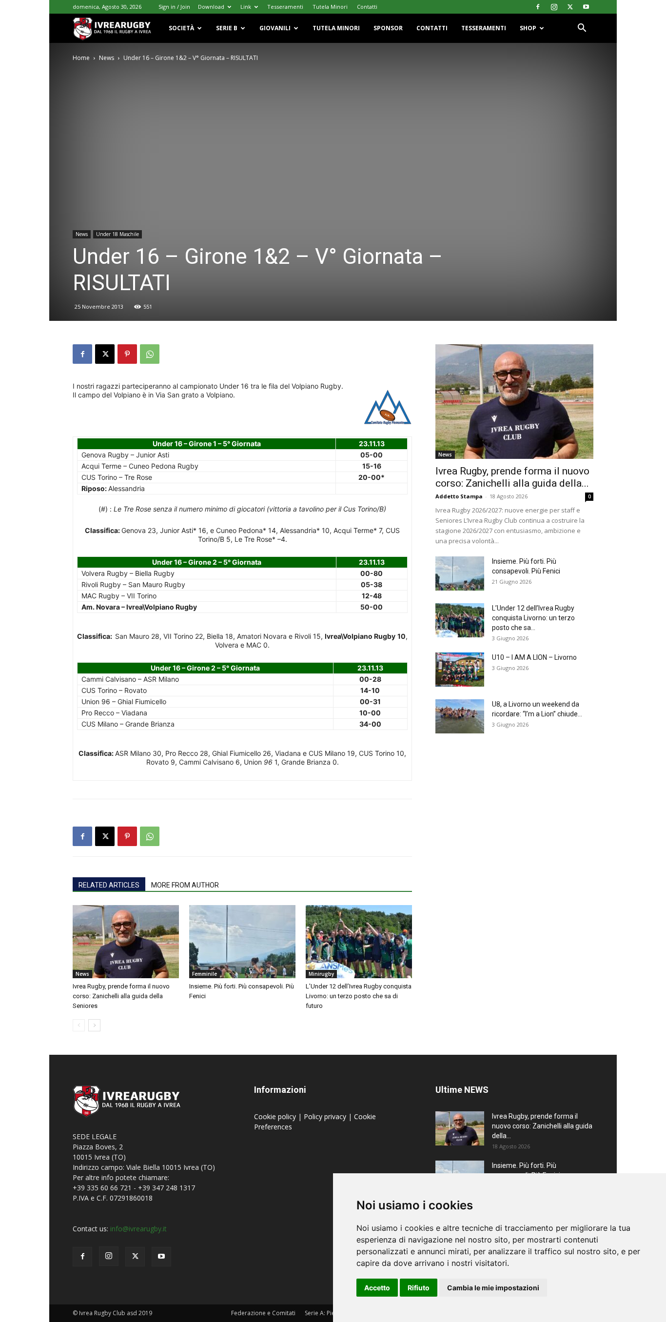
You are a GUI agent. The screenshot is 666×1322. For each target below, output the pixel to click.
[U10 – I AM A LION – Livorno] (459, 669)
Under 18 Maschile (117, 234)
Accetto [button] (377, 1287)
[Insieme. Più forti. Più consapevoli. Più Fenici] (242, 941)
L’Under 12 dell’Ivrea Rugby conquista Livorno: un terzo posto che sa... (533, 617)
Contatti (367, 6)
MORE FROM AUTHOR (185, 885)
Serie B (226, 28)
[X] (570, 7)
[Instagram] (554, 7)
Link (245, 6)
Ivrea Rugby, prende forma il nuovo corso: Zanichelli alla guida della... (512, 477)
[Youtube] (586, 7)
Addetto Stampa (459, 496)
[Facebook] (537, 7)
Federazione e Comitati (263, 1313)
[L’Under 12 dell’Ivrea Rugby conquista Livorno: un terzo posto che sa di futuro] (359, 941)
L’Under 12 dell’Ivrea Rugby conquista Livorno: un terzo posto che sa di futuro (358, 996)
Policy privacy (326, 1116)
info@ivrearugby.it (138, 1228)
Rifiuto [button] (419, 1287)
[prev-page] (79, 1025)
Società (181, 28)
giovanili (275, 28)
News (106, 58)
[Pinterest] (127, 354)
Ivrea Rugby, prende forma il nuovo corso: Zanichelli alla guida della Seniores (121, 996)
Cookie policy (276, 1116)
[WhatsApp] (149, 354)
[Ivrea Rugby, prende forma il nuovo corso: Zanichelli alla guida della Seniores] (126, 941)
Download (211, 6)
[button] (581, 29)
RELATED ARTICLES (108, 885)
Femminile (204, 973)
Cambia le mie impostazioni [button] (493, 1287)
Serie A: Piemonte (329, 1313)
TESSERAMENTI (483, 28)
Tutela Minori (330, 6)
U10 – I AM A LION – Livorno (534, 657)
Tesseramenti (285, 6)
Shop (528, 28)
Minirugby (321, 973)
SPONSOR (388, 28)
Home (81, 58)
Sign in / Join (174, 6)
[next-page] (94, 1025)
